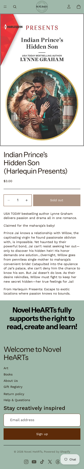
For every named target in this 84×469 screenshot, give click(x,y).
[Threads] (57, 462)
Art (6, 368)
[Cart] (79, 7)
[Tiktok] (42, 462)
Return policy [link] (14, 394)
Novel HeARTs (33, 451)
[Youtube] (34, 462)
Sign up (42, 434)
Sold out (56, 200)
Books (8, 374)
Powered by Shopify (57, 451)
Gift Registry (13, 387)
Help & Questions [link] (17, 400)
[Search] (15, 7)
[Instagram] (26, 462)
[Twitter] (50, 462)
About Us (11, 380)
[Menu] (5, 7)
